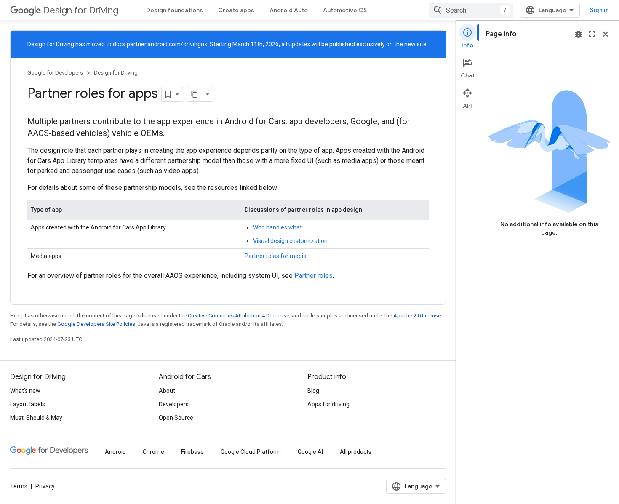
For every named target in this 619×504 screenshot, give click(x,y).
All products (355, 451)
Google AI (310, 451)
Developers (174, 404)
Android (115, 451)
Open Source (176, 417)
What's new (25, 390)
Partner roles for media (276, 256)
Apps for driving (328, 404)
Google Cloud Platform (251, 451)
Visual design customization (290, 240)
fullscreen (592, 34)
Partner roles (313, 276)
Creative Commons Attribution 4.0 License (238, 315)
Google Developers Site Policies (96, 324)
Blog (313, 390)
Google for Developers (55, 72)
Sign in (599, 10)
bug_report (579, 34)
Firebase (192, 451)
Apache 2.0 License (417, 315)
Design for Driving (80, 10)
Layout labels (27, 404)
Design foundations (174, 10)
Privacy (45, 486)
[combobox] (471, 10)
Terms (18, 486)
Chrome (153, 451)
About (167, 390)
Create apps (236, 10)
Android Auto (288, 10)
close (605, 34)
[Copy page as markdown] (194, 94)
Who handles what (277, 227)
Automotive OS (345, 10)
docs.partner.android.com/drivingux (160, 44)
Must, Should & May (36, 417)
